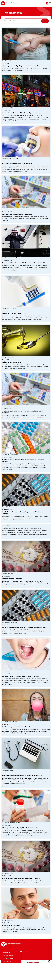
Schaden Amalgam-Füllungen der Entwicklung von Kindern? (21, 676)
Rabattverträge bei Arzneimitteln (12, 579)
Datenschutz (24, 961)
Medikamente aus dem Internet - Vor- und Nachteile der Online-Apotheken (23, 412)
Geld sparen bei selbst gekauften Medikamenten (17, 214)
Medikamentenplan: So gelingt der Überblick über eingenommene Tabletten (23, 460)
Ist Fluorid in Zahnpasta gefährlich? (13, 313)
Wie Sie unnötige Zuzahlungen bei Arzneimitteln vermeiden (21, 878)
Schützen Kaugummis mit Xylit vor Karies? (16, 727)
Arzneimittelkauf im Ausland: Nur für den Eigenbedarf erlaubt (22, 113)
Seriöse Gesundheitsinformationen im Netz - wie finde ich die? (22, 775)
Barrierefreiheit (41, 961)
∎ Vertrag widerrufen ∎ (33, 962)
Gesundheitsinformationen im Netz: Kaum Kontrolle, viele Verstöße (24, 263)
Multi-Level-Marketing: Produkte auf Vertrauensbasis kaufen (22, 528)
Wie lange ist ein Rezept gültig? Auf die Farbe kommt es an (21, 828)
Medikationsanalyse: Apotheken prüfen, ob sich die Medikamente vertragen (23, 513)
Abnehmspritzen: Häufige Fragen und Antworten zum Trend (21, 66)
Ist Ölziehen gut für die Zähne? (12, 362)
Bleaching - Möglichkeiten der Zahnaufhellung (17, 163)
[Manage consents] (49, 961)
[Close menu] (20, 951)
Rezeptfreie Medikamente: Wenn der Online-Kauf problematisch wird (24, 627)
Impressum (32, 961)
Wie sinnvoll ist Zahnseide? (11, 925)
